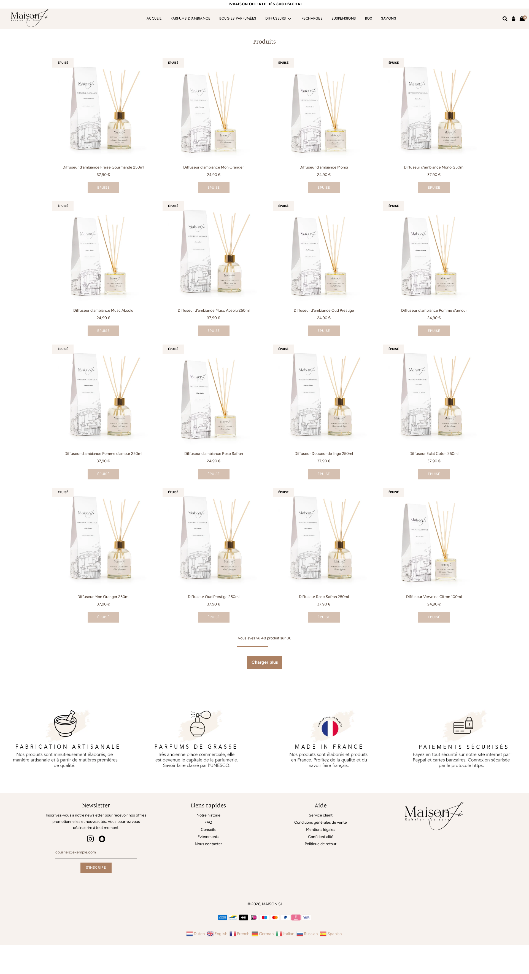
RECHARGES (312, 18)
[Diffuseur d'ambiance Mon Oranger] (213, 109)
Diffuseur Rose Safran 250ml (324, 596)
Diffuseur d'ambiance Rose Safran (213, 453)
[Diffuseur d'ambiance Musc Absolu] (103, 252)
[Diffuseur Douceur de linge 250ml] (324, 396)
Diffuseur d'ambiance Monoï (323, 167)
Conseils (208, 829)
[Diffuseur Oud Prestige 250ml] (213, 539)
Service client (321, 815)
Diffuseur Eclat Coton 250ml (433, 453)
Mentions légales (320, 829)
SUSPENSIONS (343, 18)
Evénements (208, 836)
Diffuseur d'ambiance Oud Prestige (324, 310)
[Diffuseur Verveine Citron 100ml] (434, 539)
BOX (368, 18)
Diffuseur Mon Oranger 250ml (103, 596)
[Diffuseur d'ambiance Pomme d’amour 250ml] (103, 396)
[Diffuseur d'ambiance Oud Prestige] (324, 252)
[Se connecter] (513, 19)
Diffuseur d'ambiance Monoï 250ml (434, 167)
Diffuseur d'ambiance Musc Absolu (103, 310)
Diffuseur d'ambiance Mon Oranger (213, 167)
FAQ (208, 822)
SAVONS (388, 18)
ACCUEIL (154, 18)
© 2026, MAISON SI (264, 904)
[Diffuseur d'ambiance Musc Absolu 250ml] (213, 252)
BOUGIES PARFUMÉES (237, 18)
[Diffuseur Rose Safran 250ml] (324, 539)
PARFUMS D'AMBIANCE (190, 18)
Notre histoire (208, 815)
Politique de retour (320, 844)
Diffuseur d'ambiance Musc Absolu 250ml (214, 310)
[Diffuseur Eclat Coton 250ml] (434, 396)
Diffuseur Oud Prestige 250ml (213, 596)
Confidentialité (320, 836)
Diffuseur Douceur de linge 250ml (324, 453)
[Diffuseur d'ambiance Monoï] (324, 109)
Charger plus (265, 662)
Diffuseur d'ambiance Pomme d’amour (434, 310)
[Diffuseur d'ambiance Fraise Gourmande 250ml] (103, 109)
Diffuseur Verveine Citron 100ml (434, 596)
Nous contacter (208, 844)
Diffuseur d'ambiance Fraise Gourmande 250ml (103, 167)
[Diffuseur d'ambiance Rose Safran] (213, 396)
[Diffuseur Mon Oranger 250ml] (103, 539)
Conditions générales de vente (320, 822)
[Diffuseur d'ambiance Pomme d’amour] (434, 252)
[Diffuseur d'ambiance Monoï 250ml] (434, 109)
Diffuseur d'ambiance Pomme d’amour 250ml (103, 453)
